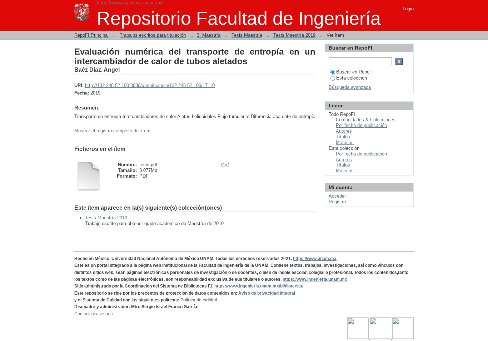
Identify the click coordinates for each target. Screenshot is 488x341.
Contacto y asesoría (93, 313)
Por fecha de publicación (361, 125)
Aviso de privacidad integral (266, 293)
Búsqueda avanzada (350, 87)
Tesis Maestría (246, 35)
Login (408, 8)
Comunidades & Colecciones (365, 119)
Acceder (337, 196)
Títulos (343, 136)
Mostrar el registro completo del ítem (112, 130)
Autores (344, 131)
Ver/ (225, 164)
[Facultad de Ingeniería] (381, 337)
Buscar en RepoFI (355, 72)
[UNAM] (358, 337)
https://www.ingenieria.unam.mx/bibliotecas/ (258, 286)
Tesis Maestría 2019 (294, 35)
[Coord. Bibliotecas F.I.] (403, 337)
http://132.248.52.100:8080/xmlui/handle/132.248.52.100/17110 (150, 85)
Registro (337, 201)
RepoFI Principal (91, 35)
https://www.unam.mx (315, 258)
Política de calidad (198, 299)
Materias (345, 142)
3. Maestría (208, 35)
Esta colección (351, 78)
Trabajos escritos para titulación (153, 35)
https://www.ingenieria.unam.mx (130, 2)
